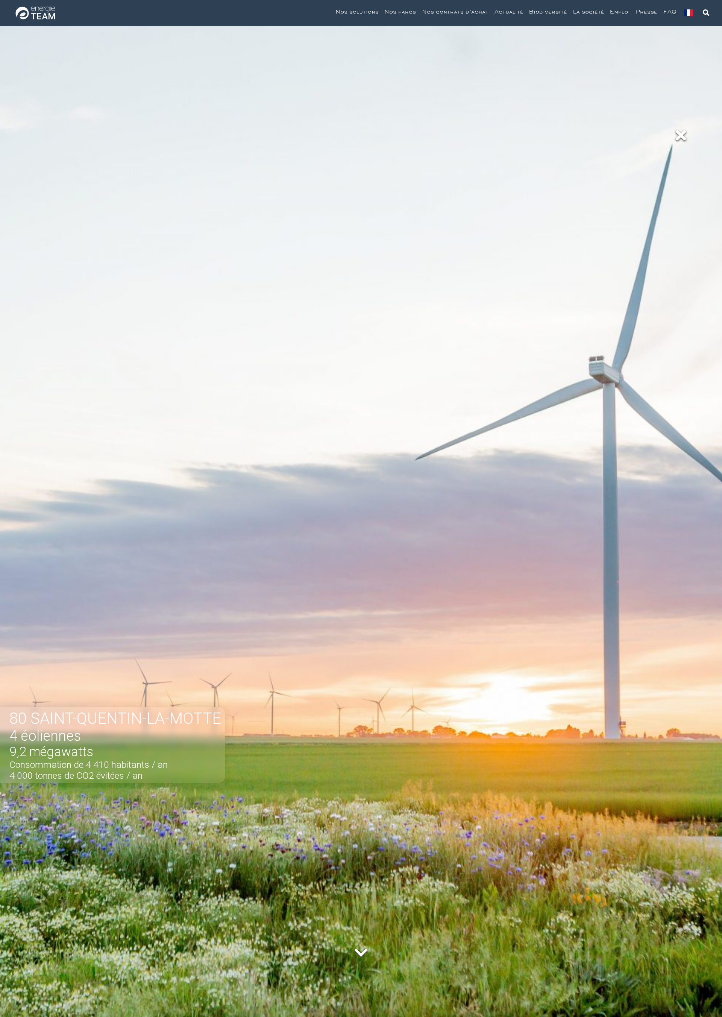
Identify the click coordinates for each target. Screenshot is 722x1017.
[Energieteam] (35, 13)
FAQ (669, 13)
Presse (646, 13)
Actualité (508, 13)
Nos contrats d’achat (455, 13)
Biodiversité (548, 13)
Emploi (620, 13)
